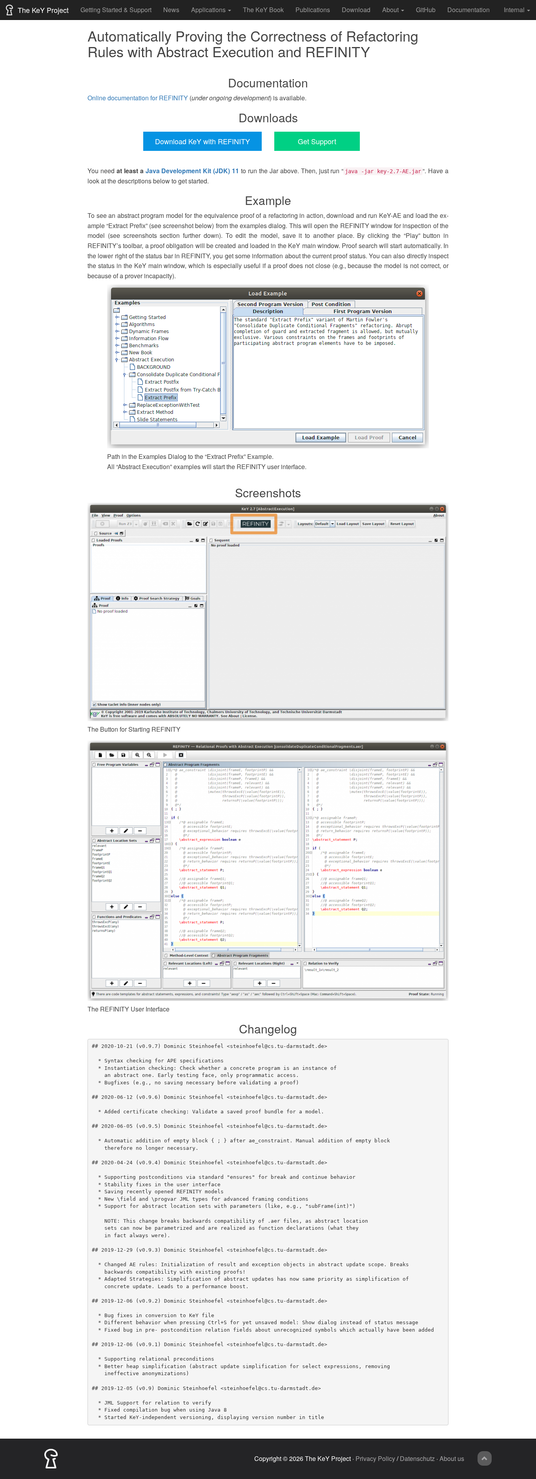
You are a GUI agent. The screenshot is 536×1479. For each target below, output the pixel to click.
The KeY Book (263, 9)
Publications (312, 9)
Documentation (468, 9)
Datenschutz (417, 1458)
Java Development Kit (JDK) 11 (192, 170)
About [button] (390, 9)
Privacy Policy (375, 1458)
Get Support (317, 141)
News (171, 9)
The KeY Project (42, 10)
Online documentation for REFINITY (138, 97)
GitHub (426, 9)
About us (451, 1458)
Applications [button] (208, 9)
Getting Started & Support (115, 9)
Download (356, 9)
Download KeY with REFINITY (202, 141)
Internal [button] (514, 9)
